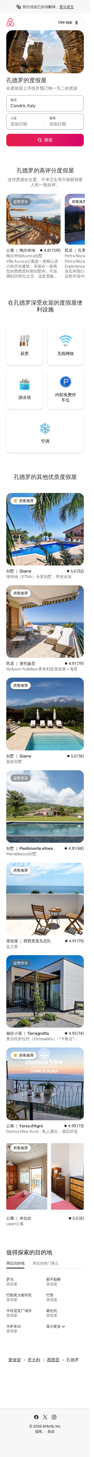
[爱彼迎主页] (10, 22)
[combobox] (45, 106)
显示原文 (66, 6)
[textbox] (25, 124)
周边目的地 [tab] (15, 1263)
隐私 (39, 1431)
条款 (51, 1431)
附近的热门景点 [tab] (45, 1263)
